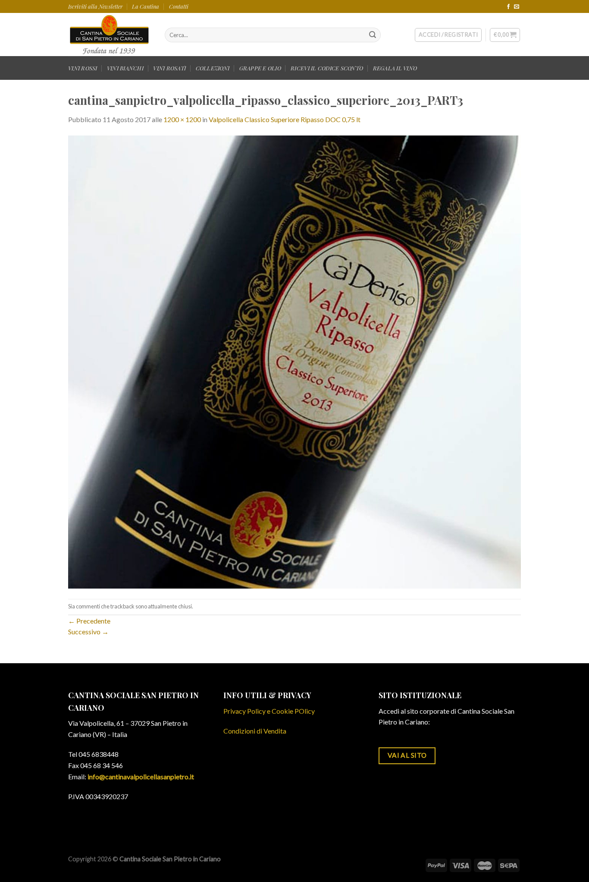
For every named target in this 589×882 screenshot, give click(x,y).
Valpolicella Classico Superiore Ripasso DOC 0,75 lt (284, 119)
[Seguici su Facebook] (508, 7)
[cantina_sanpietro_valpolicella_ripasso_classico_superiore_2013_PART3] (294, 361)
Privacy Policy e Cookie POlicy (269, 711)
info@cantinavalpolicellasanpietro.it (141, 776)
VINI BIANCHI (125, 68)
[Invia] (372, 35)
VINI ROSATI (169, 68)
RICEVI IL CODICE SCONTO (327, 68)
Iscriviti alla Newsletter (95, 6)
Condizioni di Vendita (254, 731)
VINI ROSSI (82, 68)
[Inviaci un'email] (516, 7)
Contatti (178, 6)
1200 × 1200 (182, 119)
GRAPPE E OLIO (260, 68)
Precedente (89, 621)
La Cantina (145, 6)
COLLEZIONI (213, 68)
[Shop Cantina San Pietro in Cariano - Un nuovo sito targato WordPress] (110, 34)
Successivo (88, 631)
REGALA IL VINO (395, 68)
